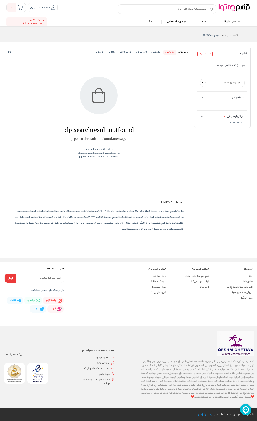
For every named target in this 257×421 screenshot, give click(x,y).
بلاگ (150, 22)
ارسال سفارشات (159, 287)
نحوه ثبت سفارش (158, 282)
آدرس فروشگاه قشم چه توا (240, 287)
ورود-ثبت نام (159, 276)
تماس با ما (248, 282)
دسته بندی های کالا (232, 22)
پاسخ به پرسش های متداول (196, 276)
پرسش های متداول (176, 22)
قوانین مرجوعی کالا (200, 282)
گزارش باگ (204, 287)
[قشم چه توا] (234, 7)
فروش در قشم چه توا (242, 293)
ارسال (10, 278)
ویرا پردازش (205, 414)
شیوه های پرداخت (157, 293)
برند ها (204, 22)
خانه (233, 36)
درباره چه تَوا (247, 298)
